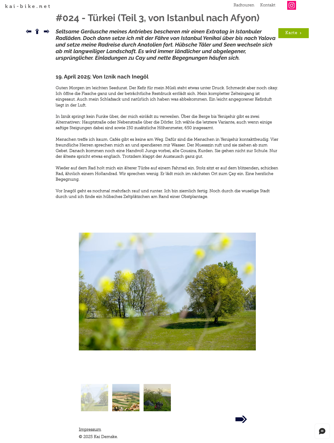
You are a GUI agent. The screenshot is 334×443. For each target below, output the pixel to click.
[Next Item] (248, 291)
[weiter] (241, 419)
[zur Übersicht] (37, 31)
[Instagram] (291, 5)
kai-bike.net (28, 6)
